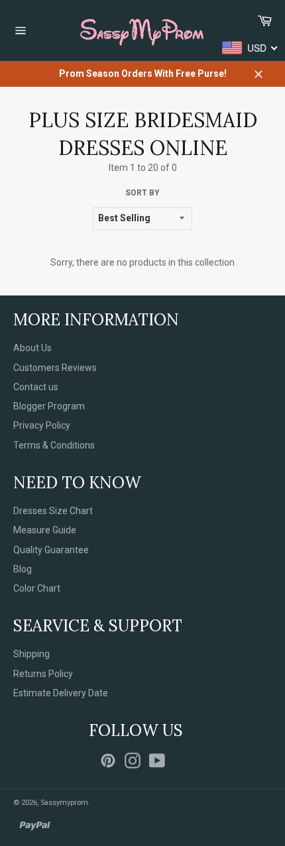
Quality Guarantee (51, 550)
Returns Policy (43, 673)
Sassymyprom (64, 802)
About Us (32, 348)
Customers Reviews (55, 367)
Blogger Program (49, 406)
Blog (22, 569)
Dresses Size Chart (53, 510)
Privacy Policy (41, 425)
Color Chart (36, 588)
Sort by (142, 192)
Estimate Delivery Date (60, 693)
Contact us (35, 387)
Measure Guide (44, 530)
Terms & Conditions (54, 445)
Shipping (31, 654)
